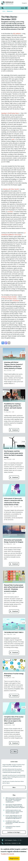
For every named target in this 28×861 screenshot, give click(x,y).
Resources (10, 11)
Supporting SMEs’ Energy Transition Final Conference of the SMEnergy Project (13, 765)
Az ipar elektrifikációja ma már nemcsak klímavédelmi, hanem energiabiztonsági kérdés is (14, 817)
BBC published (17, 33)
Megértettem (14, 858)
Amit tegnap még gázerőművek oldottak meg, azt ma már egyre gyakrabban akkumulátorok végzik (15, 806)
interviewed (15, 300)
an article (10, 211)
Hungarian (24, 3)
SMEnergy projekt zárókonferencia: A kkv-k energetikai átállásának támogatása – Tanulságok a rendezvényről (15, 800)
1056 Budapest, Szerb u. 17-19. (12, 840)
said (13, 139)
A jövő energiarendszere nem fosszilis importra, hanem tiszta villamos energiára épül (14, 811)
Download (15, 430)
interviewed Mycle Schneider (8, 297)
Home (3, 11)
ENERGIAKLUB (7, 3)
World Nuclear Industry (11, 299)
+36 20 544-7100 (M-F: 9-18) (12, 843)
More (15, 751)
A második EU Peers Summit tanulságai (13, 827)
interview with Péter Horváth (11, 189)
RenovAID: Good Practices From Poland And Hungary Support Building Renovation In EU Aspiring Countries (13, 776)
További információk (7, 854)
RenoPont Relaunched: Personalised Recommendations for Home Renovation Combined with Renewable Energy (13, 770)
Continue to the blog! (13, 832)
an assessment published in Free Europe (13, 234)
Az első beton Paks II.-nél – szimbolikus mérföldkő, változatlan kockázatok (15, 822)
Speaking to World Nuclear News (10, 113)
